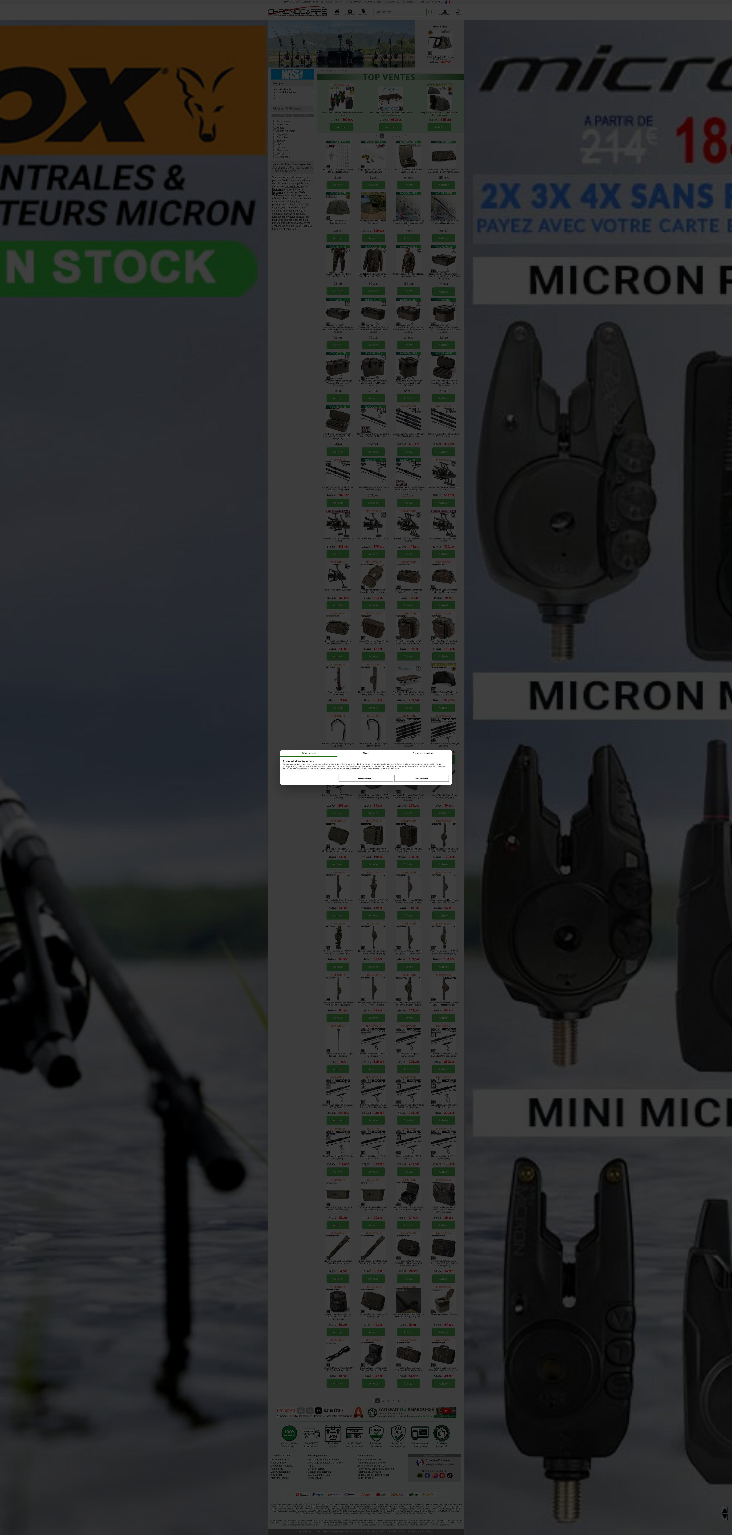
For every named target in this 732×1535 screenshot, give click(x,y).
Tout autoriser (421, 778)
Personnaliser (364, 778)
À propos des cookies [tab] (423, 753)
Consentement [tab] (308, 753)
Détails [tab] (366, 753)
